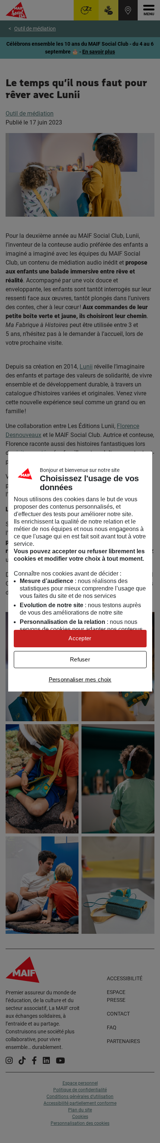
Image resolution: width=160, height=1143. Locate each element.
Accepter (79, 638)
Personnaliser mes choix (80, 679)
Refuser (80, 659)
